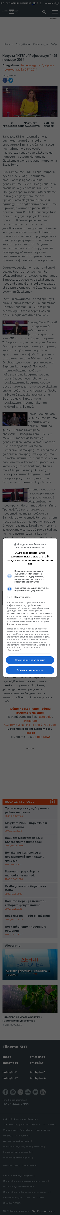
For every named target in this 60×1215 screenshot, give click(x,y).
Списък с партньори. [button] (17, 624)
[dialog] (30, 607)
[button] (30, 597)
